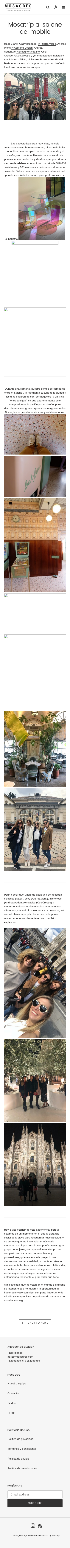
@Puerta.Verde (47, 43)
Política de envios (18, 1458)
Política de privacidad (20, 1439)
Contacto (12, 1393)
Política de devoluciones (22, 1468)
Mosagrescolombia (29, 1535)
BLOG (11, 1413)
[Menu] (64, 7)
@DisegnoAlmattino (28, 51)
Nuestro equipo (16, 1383)
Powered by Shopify (49, 1535)
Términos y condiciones (22, 1448)
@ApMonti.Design (22, 47)
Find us (11, 1403)
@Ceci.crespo (21, 55)
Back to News (37, 1323)
